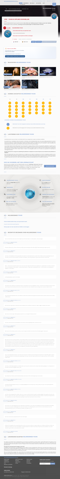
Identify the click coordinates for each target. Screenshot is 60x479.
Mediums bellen (29, 459)
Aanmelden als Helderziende (9, 471)
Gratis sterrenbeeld (25, 89)
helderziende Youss (10, 243)
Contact (16, 463)
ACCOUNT (54, 4)
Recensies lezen (42, 76)
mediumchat (24, 168)
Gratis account (6, 461)
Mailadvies (17, 460)
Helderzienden (6, 459)
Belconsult (32, 3)
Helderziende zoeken (19, 459)
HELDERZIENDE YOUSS (25, 8)
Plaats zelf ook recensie (7, 89)
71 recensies (44, 206)
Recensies (28, 461)
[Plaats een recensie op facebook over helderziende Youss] (4, 201)
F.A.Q (5, 463)
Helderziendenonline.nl (8, 475)
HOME (21, 3)
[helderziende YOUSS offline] (7, 33)
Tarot (43, 3)
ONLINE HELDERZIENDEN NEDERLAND (14, 8)
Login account (17, 461)
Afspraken (28, 460)
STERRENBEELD (26, 3)
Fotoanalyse (22, 4)
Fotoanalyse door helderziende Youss (28, 76)
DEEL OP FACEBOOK (11, 201)
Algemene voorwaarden (8, 464)
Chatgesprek (38, 3)
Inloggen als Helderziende (25, 471)
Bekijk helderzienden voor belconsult (15, 56)
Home (6, 8)
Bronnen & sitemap (8, 467)
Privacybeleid (29, 463)
